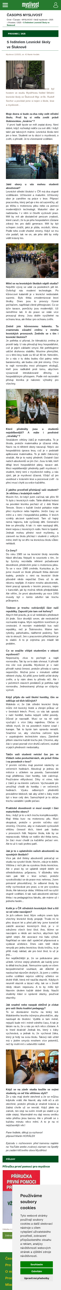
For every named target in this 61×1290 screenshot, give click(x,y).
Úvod (9, 20)
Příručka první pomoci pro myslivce (26, 1166)
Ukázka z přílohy (10, 1229)
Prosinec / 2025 (14, 23)
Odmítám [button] (36, 1271)
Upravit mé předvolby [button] (36, 1278)
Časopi (16, 20)
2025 (51, 20)
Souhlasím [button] (36, 1264)
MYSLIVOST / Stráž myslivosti (34, 20)
